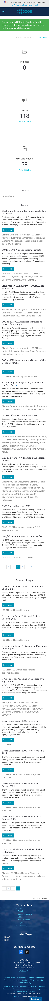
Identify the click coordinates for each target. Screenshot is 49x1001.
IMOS (10, 244)
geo (11, 494)
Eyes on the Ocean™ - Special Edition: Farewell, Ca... (21, 617)
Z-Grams (17, 669)
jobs (17, 673)
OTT (37, 280)
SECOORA (26, 409)
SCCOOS (34, 712)
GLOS (25, 273)
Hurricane (31, 449)
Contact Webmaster (36, 978)
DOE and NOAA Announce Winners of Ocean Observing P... (22, 323)
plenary (24, 497)
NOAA (7, 937)
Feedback (36, 998)
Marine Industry (9, 238)
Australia (15, 241)
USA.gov (31, 991)
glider (33, 241)
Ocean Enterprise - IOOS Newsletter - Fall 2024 (23, 752)
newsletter (29, 774)
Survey (6, 980)
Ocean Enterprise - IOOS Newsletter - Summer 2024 (21, 818)
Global (14, 487)
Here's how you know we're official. (24, 5)
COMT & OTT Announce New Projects (21, 249)
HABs (38, 315)
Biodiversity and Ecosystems (15, 309)
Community (22, 925)
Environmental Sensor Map (18, 28)
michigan (14, 530)
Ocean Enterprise (27, 315)
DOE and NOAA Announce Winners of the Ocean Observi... (24, 361)
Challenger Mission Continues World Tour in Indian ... (24, 212)
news (34, 376)
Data (20, 917)
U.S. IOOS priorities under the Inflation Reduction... (22, 850)
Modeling (18, 276)
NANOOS (18, 709)
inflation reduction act (12, 879)
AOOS (5, 702)
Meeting (6, 530)
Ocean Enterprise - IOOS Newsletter (20, 720)
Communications (25, 914)
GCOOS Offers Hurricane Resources (20, 415)
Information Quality (19, 980)
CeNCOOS (24, 702)
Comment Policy (24, 983)
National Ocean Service (26, 986)
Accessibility (40, 980)
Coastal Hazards (38, 309)
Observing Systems (11, 280)
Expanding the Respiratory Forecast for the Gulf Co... (23, 384)
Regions (21, 923)
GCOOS (5, 409)
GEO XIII (17, 494)
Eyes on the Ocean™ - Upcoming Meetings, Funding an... (24, 647)
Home (19, 37)
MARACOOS (7, 276)
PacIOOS (25, 712)
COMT (24, 280)
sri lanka (17, 244)
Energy (35, 484)
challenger (25, 241)
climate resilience (19, 876)
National (27, 276)
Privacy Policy (9, 978)
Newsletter (18, 610)
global (40, 241)
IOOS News (36, 234)
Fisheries (6, 487)
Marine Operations (26, 238)
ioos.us (31, 25)
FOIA (32, 980)
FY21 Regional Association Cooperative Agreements (23, 680)
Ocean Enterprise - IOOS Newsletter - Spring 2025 (21, 785)
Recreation (14, 446)
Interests (29, 37)
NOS (6, 940)
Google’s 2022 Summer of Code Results (22, 536)
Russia (31, 497)
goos (4, 244)
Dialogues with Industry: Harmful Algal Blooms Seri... (23, 287)
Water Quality (26, 446)
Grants (31, 280)
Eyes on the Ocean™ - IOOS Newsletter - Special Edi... (22, 587)
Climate (5, 234)
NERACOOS (37, 276)
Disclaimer (21, 978)
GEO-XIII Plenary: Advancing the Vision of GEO (23, 459)
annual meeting (26, 527)
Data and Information (20, 234)
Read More (7, 230)
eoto (26, 610)
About (20, 911)
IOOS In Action (24, 920)
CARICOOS (13, 702)
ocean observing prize (12, 354)
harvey (23, 449)
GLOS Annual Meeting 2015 (16, 506)
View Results (24, 121)
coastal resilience (36, 876)
